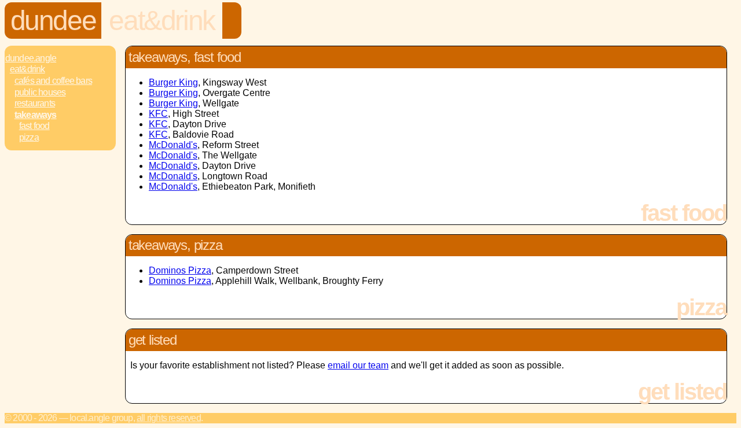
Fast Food (34, 126)
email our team (358, 365)
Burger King (173, 82)
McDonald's (173, 145)
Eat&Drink (161, 20)
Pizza (29, 137)
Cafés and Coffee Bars (53, 81)
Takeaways (35, 115)
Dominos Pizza (180, 270)
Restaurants (34, 103)
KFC (158, 114)
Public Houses (40, 92)
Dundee (53, 20)
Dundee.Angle (30, 58)
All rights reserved (169, 418)
